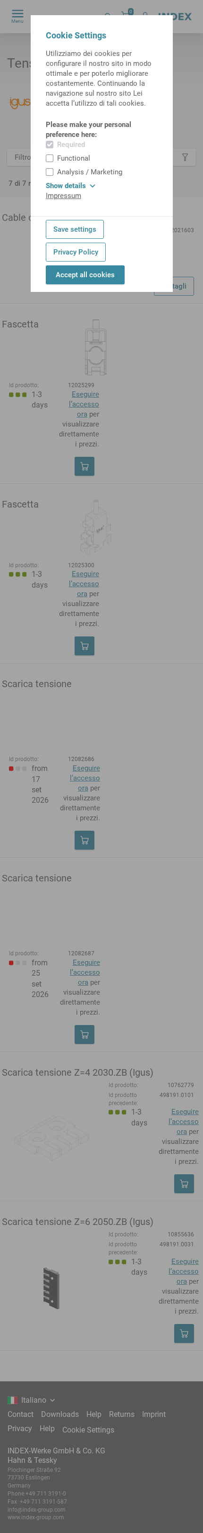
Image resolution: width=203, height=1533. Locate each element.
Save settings (74, 229)
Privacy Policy (75, 252)
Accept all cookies (85, 275)
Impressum (63, 195)
